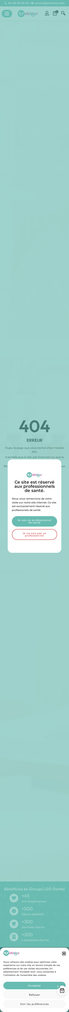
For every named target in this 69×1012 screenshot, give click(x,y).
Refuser (34, 994)
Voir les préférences (34, 1004)
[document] (34, 506)
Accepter (34, 985)
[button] (64, 953)
